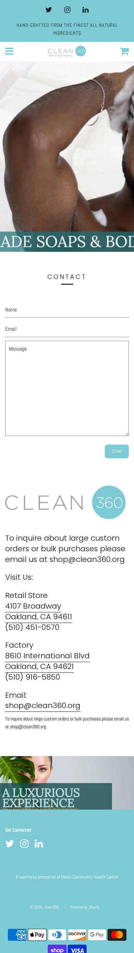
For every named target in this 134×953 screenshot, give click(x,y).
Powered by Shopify (85, 907)
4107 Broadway (33, 606)
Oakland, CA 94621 (39, 666)
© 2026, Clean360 (44, 907)
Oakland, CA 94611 (38, 616)
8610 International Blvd (47, 655)
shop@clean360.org (42, 705)
